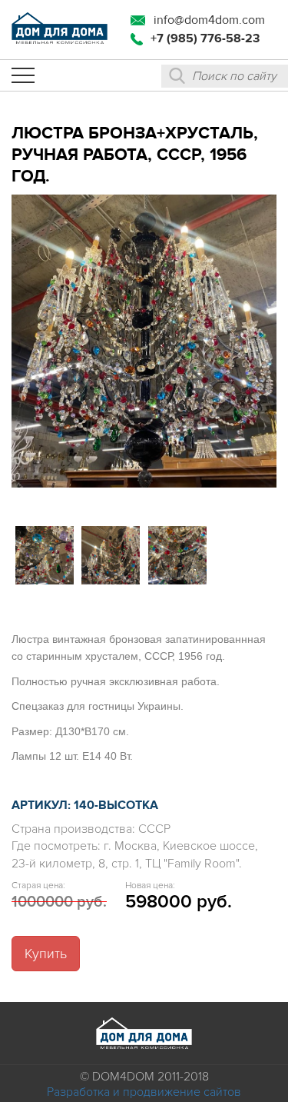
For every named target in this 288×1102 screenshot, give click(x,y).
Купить (46, 953)
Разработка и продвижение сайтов (144, 1092)
